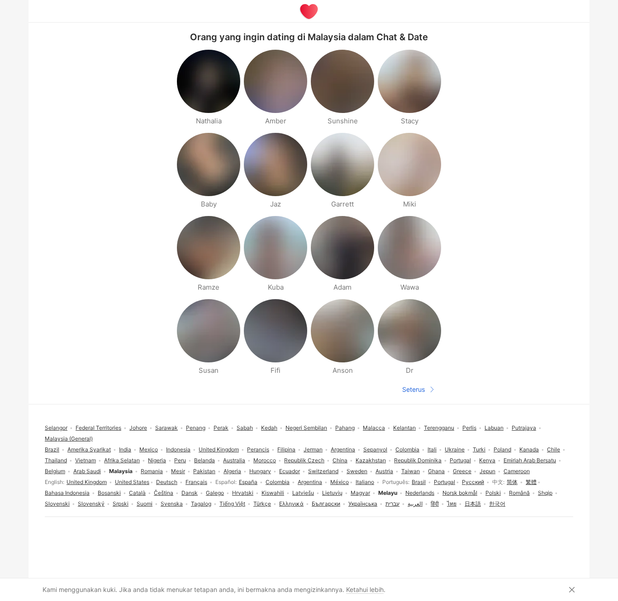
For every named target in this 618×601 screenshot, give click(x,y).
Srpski (120, 503)
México (339, 482)
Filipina (286, 449)
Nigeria (157, 460)
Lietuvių (332, 492)
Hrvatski (242, 492)
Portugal (444, 482)
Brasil (419, 482)
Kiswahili (272, 492)
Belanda (204, 460)
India (125, 449)
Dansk (189, 492)
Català (137, 492)
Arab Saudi (87, 471)
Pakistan (204, 471)
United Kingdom (87, 482)
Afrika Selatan (122, 460)
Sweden (357, 471)
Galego (215, 492)
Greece (462, 471)
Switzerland (323, 471)
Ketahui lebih (365, 589)
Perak (221, 427)
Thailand (56, 460)
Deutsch (166, 482)
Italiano (365, 482)
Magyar (360, 492)
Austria (384, 471)
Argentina (310, 482)
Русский (473, 482)
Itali (432, 449)
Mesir (178, 471)
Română (519, 492)
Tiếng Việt (232, 503)
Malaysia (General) (69, 438)
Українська (362, 503)
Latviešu (303, 492)
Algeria (232, 471)
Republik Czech (304, 460)
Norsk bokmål (459, 492)
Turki (479, 449)
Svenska (172, 503)
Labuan (494, 427)
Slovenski (57, 503)
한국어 (497, 503)
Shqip (545, 492)
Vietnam (85, 460)
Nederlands (419, 492)
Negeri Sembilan (306, 427)
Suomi (144, 503)
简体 (512, 482)
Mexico (148, 449)
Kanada (529, 449)
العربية (415, 503)
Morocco (264, 460)
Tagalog (201, 503)
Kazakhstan (371, 460)
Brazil (52, 449)
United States (132, 482)
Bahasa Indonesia (67, 492)
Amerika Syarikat (89, 449)
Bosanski (109, 492)
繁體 (531, 482)
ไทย (451, 503)
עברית (392, 503)
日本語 (473, 503)
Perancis (258, 449)
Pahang (345, 427)
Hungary (260, 471)
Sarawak (166, 427)
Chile (553, 449)
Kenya (487, 460)
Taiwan (410, 471)
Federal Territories (98, 427)
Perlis (469, 427)
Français (196, 482)
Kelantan (404, 427)
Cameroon (517, 471)
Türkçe (262, 503)
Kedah (269, 427)
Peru (180, 460)
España (248, 482)
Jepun (487, 471)
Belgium (55, 471)
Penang (195, 427)
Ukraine (455, 449)
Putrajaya (524, 427)
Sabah (245, 427)
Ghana (436, 471)
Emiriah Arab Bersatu (530, 460)
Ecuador (289, 471)
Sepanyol (375, 449)
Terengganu (439, 427)
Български (326, 503)
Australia (234, 460)
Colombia (278, 482)
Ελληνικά (291, 503)
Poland (502, 449)
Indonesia (178, 449)
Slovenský (91, 503)
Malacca (374, 427)
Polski (493, 492)
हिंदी (435, 503)
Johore (138, 427)
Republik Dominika (418, 460)
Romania (152, 471)
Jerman (313, 449)
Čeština (163, 492)
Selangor (56, 427)
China (340, 460)
